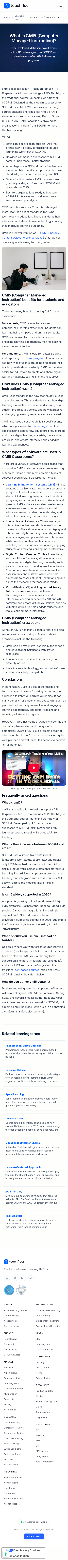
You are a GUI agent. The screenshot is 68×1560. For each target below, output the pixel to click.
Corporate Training (14, 1427)
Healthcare (9, 1488)
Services (8, 1459)
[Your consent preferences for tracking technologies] (6, 1554)
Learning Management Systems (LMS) (30, 484)
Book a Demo (34, 1536)
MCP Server (42, 1451)
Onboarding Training (14, 1433)
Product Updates (44, 1391)
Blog (38, 1339)
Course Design (11, 1315)
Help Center (42, 1417)
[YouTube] (23, 1278)
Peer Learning (43, 1315)
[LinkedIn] (7, 1278)
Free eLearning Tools (47, 1401)
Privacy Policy (43, 1378)
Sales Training (11, 1443)
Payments (9, 1399)
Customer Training (13, 1438)
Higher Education (13, 1477)
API (37, 1430)
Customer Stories (45, 1349)
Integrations (42, 1456)
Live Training (10, 1349)
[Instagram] (31, 1278)
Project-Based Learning (48, 1326)
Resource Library (13, 1378)
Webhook (41, 1435)
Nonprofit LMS (11, 1482)
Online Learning (12, 1422)
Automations (10, 1372)
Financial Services (13, 1498)
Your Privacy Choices (26, 1550)
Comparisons (43, 1412)
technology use (42, 426)
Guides (39, 1396)
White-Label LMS (12, 1448)
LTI (37, 1446)
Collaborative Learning (47, 1320)
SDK (38, 1440)
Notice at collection (16, 1556)
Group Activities (12, 1354)
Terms (39, 1372)
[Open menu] (60, 5)
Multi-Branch (10, 1394)
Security (40, 1362)
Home (7, 17)
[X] (15, 1278)
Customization (11, 1326)
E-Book (39, 1406)
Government (10, 1493)
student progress (34, 358)
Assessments (11, 1320)
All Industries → (12, 1503)
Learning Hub (43, 1344)
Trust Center (42, 1367)
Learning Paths (11, 1383)
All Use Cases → (12, 1464)
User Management (13, 1388)
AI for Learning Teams (15, 1310)
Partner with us (12, 1454)
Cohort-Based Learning (48, 1310)
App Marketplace (45, 1461)
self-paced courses (27, 970)
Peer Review (10, 1339)
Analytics (8, 1367)
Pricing (7, 1404)
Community (10, 1344)
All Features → (11, 1409)
